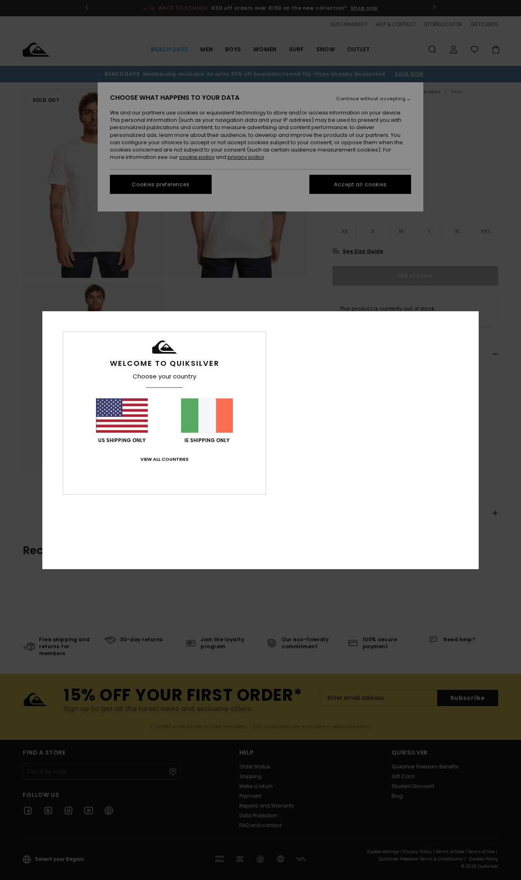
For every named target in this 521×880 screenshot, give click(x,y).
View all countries (164, 459)
